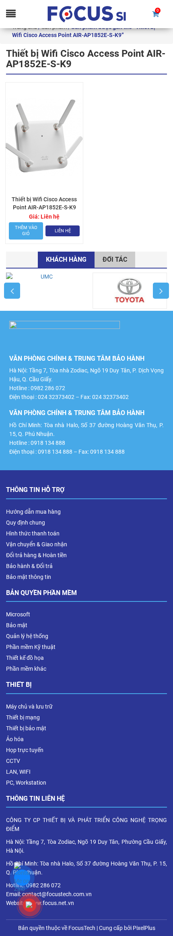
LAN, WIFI (18, 772)
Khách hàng (66, 259)
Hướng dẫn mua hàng (33, 511)
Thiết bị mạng (23, 717)
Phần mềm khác (26, 668)
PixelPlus (144, 928)
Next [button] (161, 291)
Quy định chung (25, 522)
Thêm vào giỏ (26, 231)
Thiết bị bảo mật (26, 728)
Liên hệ (63, 230)
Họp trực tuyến (24, 750)
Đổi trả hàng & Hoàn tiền (36, 555)
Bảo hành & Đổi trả (29, 566)
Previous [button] (12, 291)
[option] (43, 291)
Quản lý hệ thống (27, 636)
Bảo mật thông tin (28, 577)
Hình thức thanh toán (33, 533)
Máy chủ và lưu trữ (29, 706)
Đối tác (115, 259)
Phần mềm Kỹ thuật (31, 647)
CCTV (13, 761)
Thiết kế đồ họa (25, 658)
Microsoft (18, 614)
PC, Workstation (26, 782)
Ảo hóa (15, 739)
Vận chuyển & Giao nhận (36, 544)
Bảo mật (16, 625)
